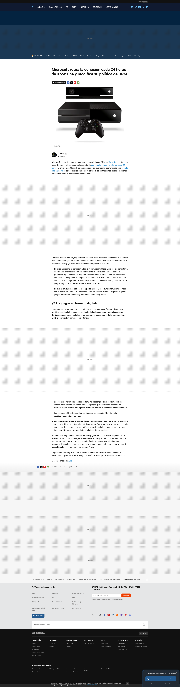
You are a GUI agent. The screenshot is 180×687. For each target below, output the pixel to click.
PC (67, 7)
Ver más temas (38, 615)
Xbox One (112, 162)
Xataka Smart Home (38, 652)
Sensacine (69, 643)
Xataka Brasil (36, 672)
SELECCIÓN (97, 7)
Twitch (121, 614)
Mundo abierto (57, 56)
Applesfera (35, 649)
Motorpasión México (107, 669)
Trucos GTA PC (71, 579)
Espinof (68, 646)
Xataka (34, 643)
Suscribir (126, 595)
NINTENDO (85, 7)
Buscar (144, 625)
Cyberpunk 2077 (126, 56)
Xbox (70, 461)
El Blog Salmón (139, 643)
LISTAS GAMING (112, 7)
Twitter (143, 7)
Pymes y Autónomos (141, 646)
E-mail (78, 82)
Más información (92, 685)
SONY (74, 7)
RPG (49, 56)
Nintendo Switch (78, 593)
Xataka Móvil (36, 646)
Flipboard (147, 7)
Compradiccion (122, 649)
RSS (117, 614)
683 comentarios (60, 82)
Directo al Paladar (89, 643)
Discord (132, 7)
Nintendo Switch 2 (38, 598)
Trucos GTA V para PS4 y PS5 (55, 579)
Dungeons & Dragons (102, 56)
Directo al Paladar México (89, 669)
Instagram (136, 7)
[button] (62, 153)
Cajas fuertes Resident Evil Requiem (110, 579)
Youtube (139, 7)
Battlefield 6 (76, 608)
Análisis (55, 593)
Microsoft (73, 467)
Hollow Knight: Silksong (77, 603)
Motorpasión (104, 643)
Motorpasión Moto (106, 646)
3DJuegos (52, 643)
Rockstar (67, 56)
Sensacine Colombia (72, 672)
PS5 (73, 598)
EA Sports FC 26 (58, 608)
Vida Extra (52, 646)
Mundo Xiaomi (36, 655)
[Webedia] (143, 1)
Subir (142, 633)
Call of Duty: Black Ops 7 (38, 609)
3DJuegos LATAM (54, 669)
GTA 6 (75, 56)
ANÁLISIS (41, 7)
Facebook (68, 82)
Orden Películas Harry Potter (132, 579)
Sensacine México (71, 669)
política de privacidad (117, 599)
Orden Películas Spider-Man (87, 579)
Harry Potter (114, 56)
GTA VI (82, 56)
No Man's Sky (57, 602)
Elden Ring (137, 56)
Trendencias (121, 643)
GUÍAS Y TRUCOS (55, 7)
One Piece (90, 56)
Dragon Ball (36, 602)
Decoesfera (121, 646)
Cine (33, 593)
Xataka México (36, 669)
